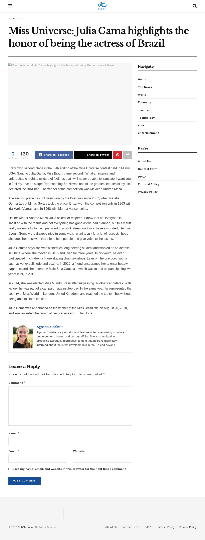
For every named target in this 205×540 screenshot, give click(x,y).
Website (79, 451)
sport (22, 18)
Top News (145, 87)
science (143, 110)
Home (11, 18)
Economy (144, 102)
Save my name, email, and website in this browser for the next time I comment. (69, 468)
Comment (16, 383)
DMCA (142, 176)
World (142, 94)
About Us (144, 161)
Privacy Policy (148, 191)
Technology (146, 117)
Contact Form (147, 169)
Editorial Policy (148, 184)
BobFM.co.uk (25, 527)
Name (13, 433)
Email (13, 451)
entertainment (148, 132)
